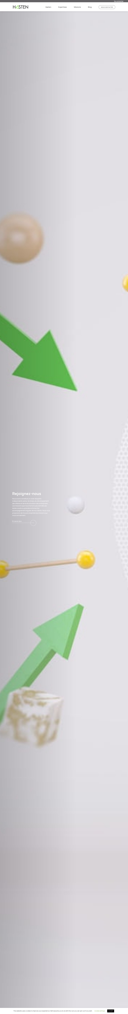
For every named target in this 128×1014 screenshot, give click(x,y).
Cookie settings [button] (99, 1011)
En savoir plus (17, 521)
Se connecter (119, 1)
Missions (77, 7)
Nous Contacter (107, 7)
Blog (90, 7)
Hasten (48, 7)
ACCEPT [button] (110, 1011)
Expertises (62, 7)
